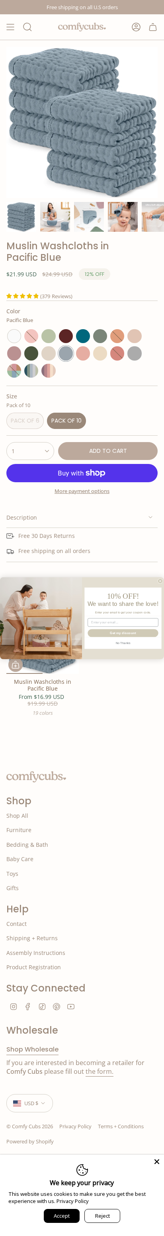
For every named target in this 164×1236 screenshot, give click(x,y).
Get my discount (123, 632)
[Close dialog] (160, 581)
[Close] (157, 1162)
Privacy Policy (73, 1201)
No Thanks (123, 642)
